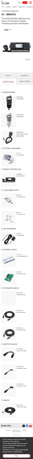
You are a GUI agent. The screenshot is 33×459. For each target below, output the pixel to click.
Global (25, 2)
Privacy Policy (8, 430)
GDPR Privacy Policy (16, 430)
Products (8, 7)
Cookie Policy (24, 430)
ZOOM (28, 59)
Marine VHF (22, 7)
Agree (16, 456)
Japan (19, 2)
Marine (15, 7)
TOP (3, 7)
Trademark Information (16, 431)
